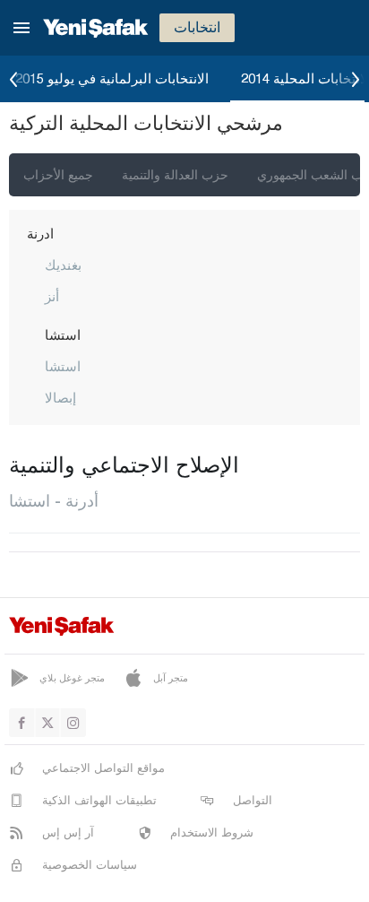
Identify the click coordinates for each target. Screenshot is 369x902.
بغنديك (63, 264)
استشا (63, 334)
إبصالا (60, 397)
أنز (52, 296)
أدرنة (40, 233)
